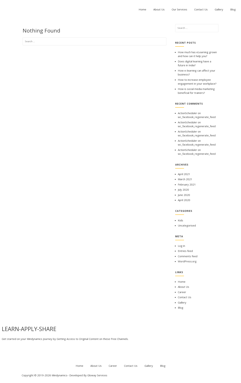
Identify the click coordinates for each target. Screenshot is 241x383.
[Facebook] (6, 352)
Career (182, 292)
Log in (181, 246)
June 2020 (184, 195)
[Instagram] (44, 352)
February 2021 (187, 184)
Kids (180, 220)
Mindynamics (59, 375)
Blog (233, 9)
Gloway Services (97, 375)
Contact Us (201, 9)
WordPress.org (187, 261)
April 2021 (184, 174)
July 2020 (183, 189)
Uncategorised (187, 225)
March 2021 (185, 179)
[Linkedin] (34, 352)
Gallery (219, 9)
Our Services (179, 9)
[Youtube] (25, 352)
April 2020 (184, 200)
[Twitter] (15, 352)
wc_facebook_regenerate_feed (197, 117)
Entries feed (185, 251)
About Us (159, 9)
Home (142, 9)
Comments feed (187, 256)
